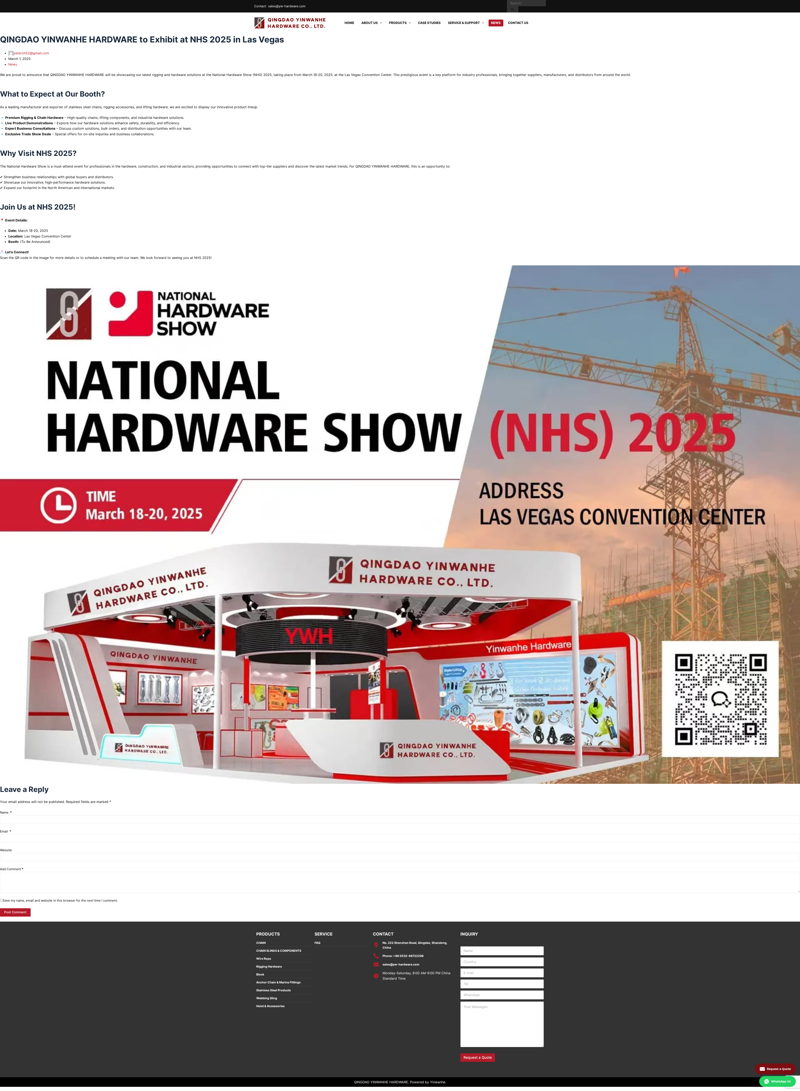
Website (6, 850)
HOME (349, 23)
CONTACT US (518, 23)
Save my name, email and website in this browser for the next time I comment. (60, 900)
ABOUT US (369, 23)
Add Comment (11, 869)
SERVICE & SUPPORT (464, 23)
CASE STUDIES (429, 23)
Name (6, 812)
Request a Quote (478, 1057)
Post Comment (15, 912)
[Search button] (512, 9)
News (12, 64)
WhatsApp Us (781, 1081)
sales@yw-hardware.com (286, 6)
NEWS (496, 23)
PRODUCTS (398, 23)
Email (5, 831)
